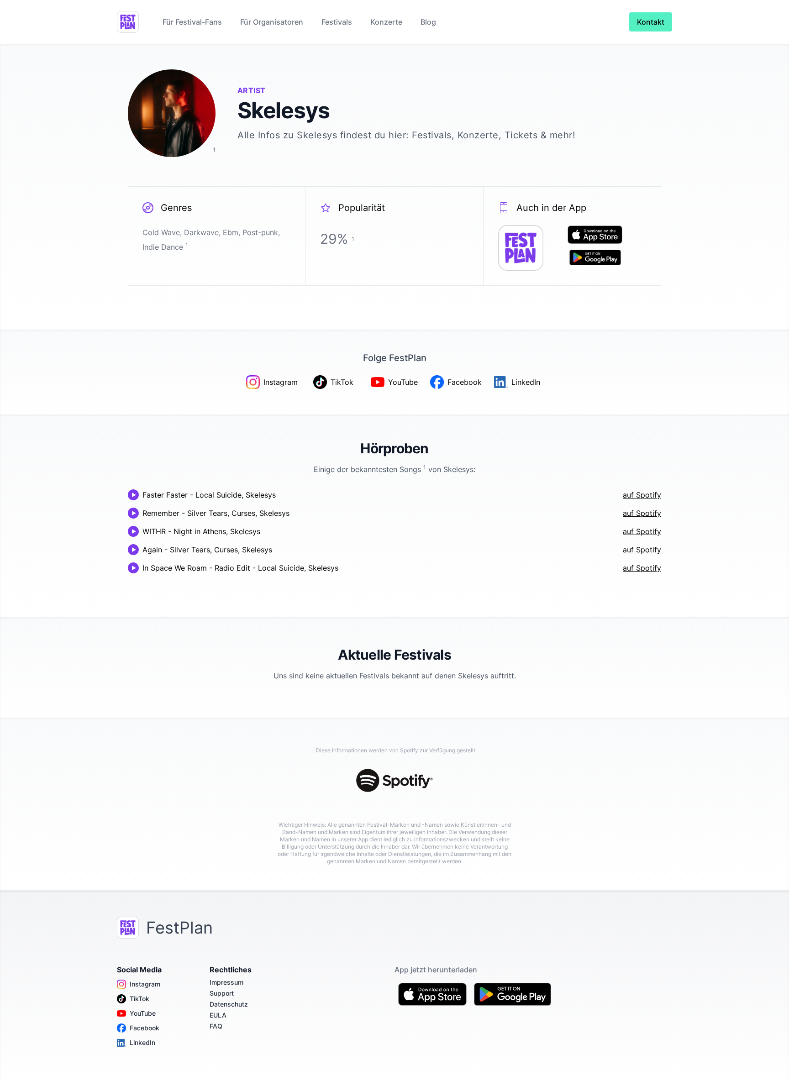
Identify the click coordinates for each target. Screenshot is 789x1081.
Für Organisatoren (271, 21)
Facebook (144, 1028)
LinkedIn (142, 1042)
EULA (218, 1015)
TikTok (139, 998)
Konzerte (386, 21)
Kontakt (650, 21)
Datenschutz (229, 1004)
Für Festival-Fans (192, 21)
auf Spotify (642, 494)
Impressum (226, 982)
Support (222, 993)
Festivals (336, 21)
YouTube (143, 1013)
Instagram (145, 984)
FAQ (216, 1026)
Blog (428, 21)
